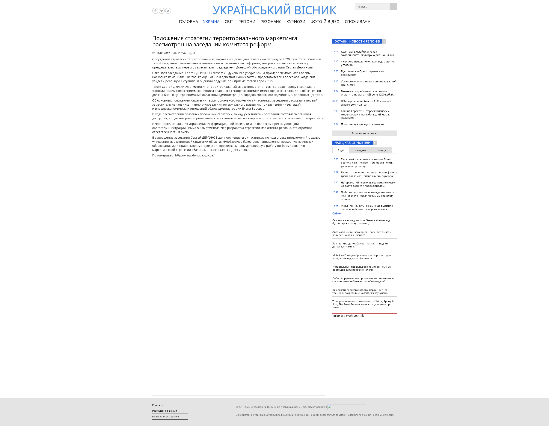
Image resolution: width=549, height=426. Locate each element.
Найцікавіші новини (353, 143)
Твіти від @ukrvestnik (348, 316)
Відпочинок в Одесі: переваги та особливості (362, 73)
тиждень (360, 150)
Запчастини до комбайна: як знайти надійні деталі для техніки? (360, 245)
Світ (229, 21)
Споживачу (357, 21)
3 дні (341, 150)
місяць (381, 150)
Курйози (296, 21)
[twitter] (162, 11)
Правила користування (165, 416)
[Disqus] (239, 221)
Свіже (336, 213)
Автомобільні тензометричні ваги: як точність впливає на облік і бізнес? (361, 233)
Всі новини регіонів (364, 133)
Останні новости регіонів (357, 41)
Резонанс (271, 21)
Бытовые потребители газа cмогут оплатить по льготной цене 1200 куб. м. (367, 93)
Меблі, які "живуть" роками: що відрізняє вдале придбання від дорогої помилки (367, 207)
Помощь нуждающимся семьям (362, 124)
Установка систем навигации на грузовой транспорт (369, 83)
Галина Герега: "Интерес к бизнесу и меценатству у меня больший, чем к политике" (365, 114)
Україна (211, 21)
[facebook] (155, 11)
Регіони (247, 21)
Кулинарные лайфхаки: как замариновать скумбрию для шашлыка (367, 53)
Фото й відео (325, 21)
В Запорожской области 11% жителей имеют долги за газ (366, 102)
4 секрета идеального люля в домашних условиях (368, 63)
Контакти (157, 405)
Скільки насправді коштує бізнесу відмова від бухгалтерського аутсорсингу (361, 221)
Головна (188, 21)
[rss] (168, 11)
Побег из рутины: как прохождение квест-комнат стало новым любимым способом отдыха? (367, 196)
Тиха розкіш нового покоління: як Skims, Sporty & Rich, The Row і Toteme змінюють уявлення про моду (367, 163)
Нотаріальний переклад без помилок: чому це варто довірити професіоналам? (368, 184)
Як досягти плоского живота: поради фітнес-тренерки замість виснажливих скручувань (369, 174)
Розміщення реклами (164, 410)
